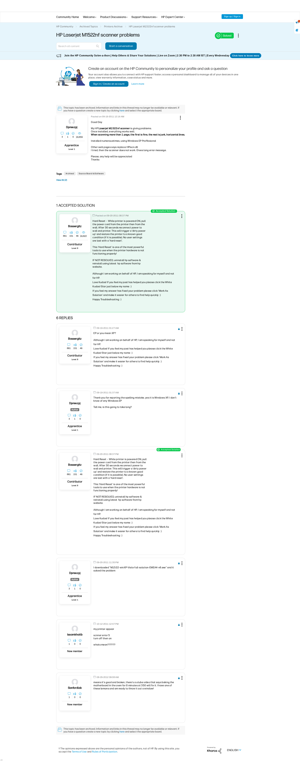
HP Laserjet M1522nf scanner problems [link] (152, 26)
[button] (180, 117)
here (122, 110)
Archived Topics (89, 26)
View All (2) (61, 180)
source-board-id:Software (91, 173)
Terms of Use (79, 751)
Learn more (137, 83)
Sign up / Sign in (232, 16)
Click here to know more (245, 55)
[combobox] (79, 46)
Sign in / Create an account (109, 83)
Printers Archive (113, 26)
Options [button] (240, 35)
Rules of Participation (104, 751)
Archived (70, 173)
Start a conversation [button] (121, 46)
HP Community (64, 26)
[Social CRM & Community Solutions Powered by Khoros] (214, 750)
